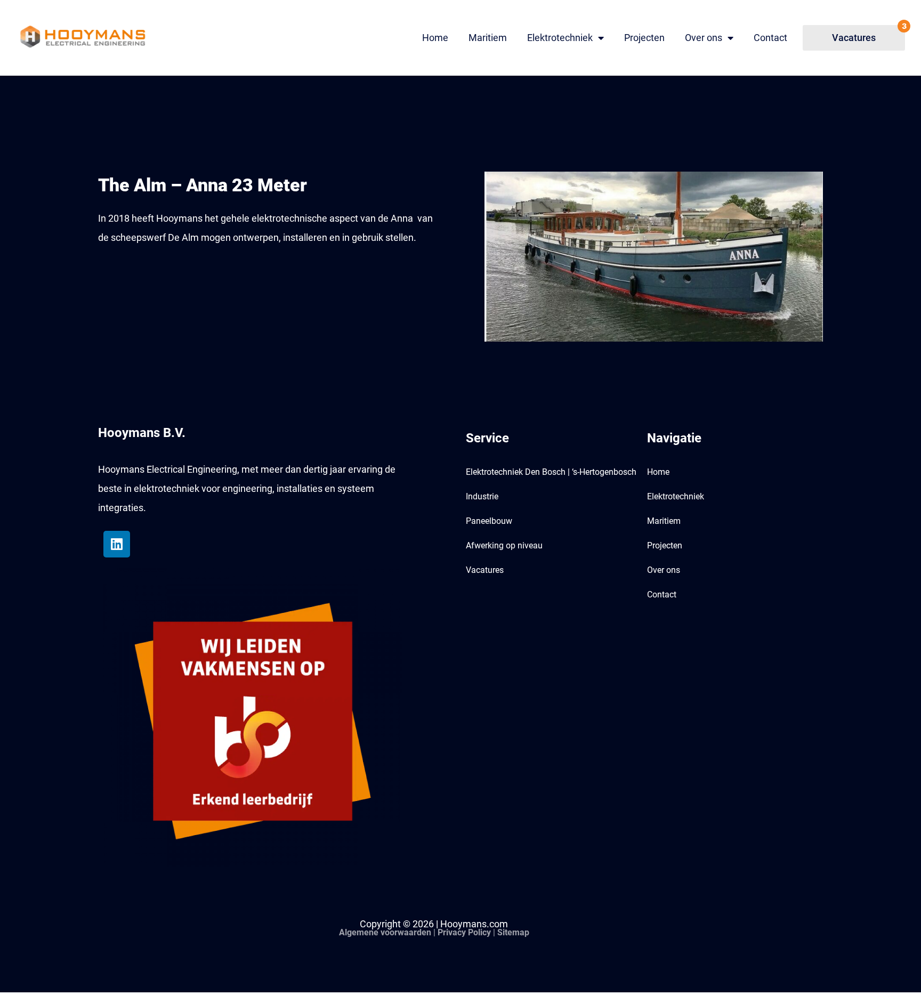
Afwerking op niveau (504, 545)
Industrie (482, 496)
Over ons (703, 37)
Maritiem (487, 37)
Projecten (644, 37)
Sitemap (513, 932)
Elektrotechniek (560, 37)
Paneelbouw (489, 521)
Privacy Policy (464, 932)
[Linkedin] (116, 544)
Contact (770, 37)
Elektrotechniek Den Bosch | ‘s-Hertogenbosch (551, 472)
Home (435, 37)
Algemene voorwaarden (385, 932)
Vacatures (485, 570)
